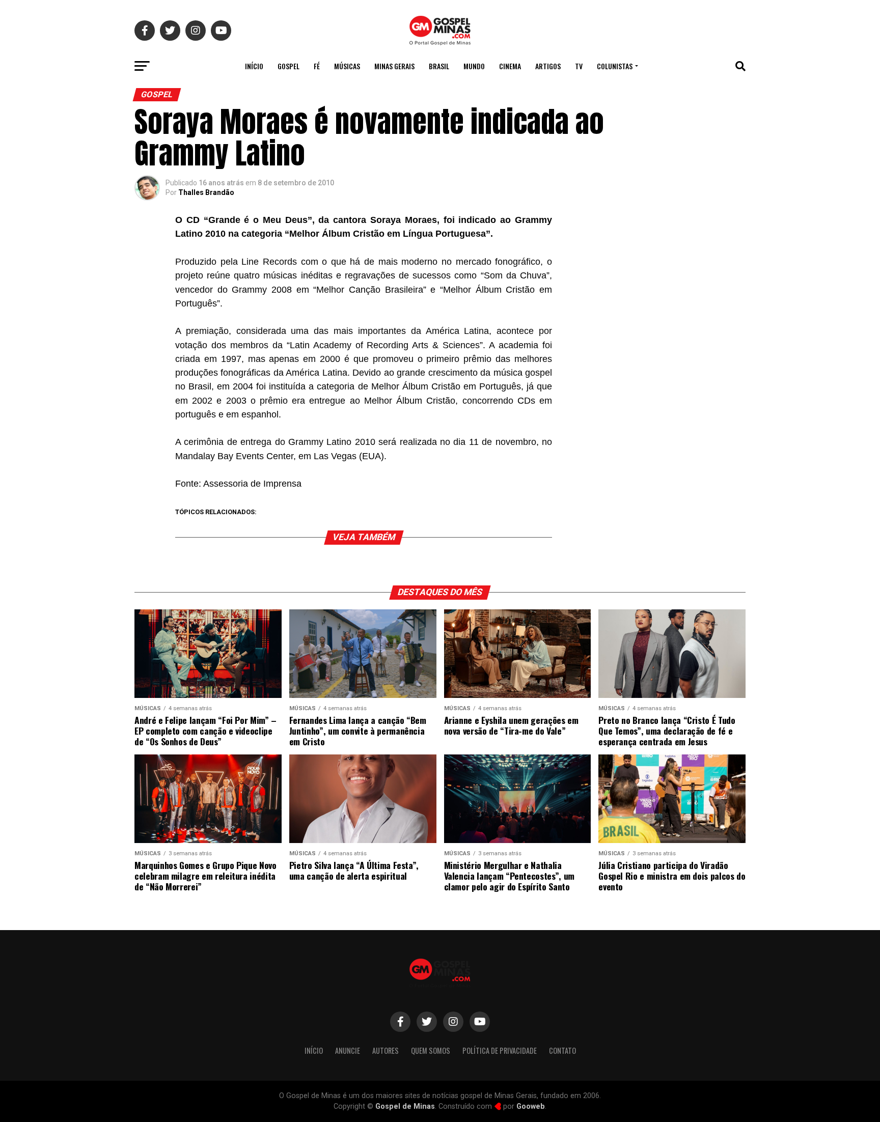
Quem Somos (430, 1050)
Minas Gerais (394, 66)
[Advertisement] (664, 282)
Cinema (510, 66)
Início (254, 66)
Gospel (288, 66)
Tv (579, 66)
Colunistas (614, 66)
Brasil (439, 66)
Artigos (548, 66)
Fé (317, 66)
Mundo (474, 66)
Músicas (347, 66)
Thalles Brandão (206, 192)
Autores (385, 1050)
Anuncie (347, 1050)
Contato (562, 1050)
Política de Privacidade (499, 1050)
